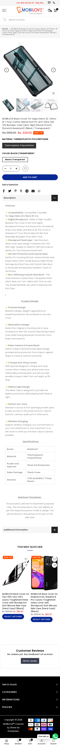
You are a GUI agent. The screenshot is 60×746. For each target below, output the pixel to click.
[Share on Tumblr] (21, 190)
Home (5, 29)
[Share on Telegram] (27, 191)
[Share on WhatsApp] (39, 190)
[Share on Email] (33, 191)
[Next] (53, 70)
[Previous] (6, 70)
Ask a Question (10, 184)
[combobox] (30, 20)
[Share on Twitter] (9, 190)
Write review (30, 660)
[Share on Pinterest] (15, 190)
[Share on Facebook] (3, 190)
